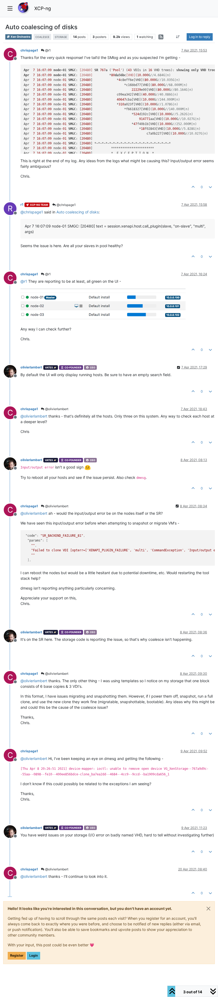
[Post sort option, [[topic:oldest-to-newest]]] (178, 37)
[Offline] (12, 370)
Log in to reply (199, 37)
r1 (21, 205)
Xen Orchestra (20, 36)
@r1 (47, 50)
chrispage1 (29, 50)
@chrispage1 (66, 205)
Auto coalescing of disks (77, 212)
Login (33, 955)
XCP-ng (42, 8)
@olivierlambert (56, 409)
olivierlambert (31, 367)
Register (16, 955)
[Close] (208, 908)
